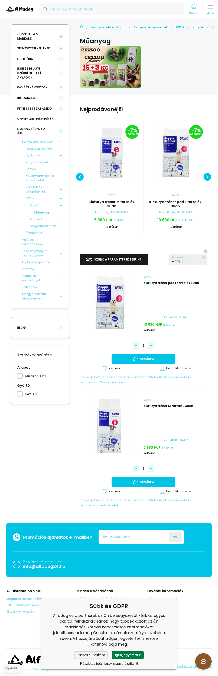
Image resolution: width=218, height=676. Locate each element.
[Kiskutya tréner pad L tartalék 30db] (175, 152)
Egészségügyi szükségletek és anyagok (30, 73)
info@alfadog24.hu (44, 566)
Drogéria (25, 59)
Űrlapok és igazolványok (31, 278)
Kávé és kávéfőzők (32, 87)
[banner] (20, 9)
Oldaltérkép (40, 669)
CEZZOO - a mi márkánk (28, 36)
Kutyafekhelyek (37, 162)
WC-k (180, 27)
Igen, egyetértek (128, 655)
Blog (153, 598)
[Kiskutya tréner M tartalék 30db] (111, 152)
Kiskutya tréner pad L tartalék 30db (175, 204)
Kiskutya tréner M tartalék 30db (111, 204)
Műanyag (41, 212)
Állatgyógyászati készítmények (34, 296)
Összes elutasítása (91, 655)
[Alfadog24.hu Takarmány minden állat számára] (81, 27)
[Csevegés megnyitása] (203, 661)
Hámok (31, 169)
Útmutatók (34, 233)
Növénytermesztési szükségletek (40, 178)
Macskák (36, 219)
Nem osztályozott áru (108, 27)
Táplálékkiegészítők (36, 262)
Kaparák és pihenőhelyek (36, 189)
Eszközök (28, 269)
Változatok (29, 287)
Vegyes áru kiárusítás (35, 119)
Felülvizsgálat (159, 611)
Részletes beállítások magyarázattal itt (109, 663)
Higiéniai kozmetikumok (32, 242)
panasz (155, 605)
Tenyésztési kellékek (33, 48)
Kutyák (198, 27)
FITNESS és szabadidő (34, 108)
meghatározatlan (39, 148)
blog (21, 327)
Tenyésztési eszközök (151, 27)
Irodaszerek (27, 98)
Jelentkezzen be (175, 537)
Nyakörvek (33, 155)
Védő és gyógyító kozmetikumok (34, 253)
